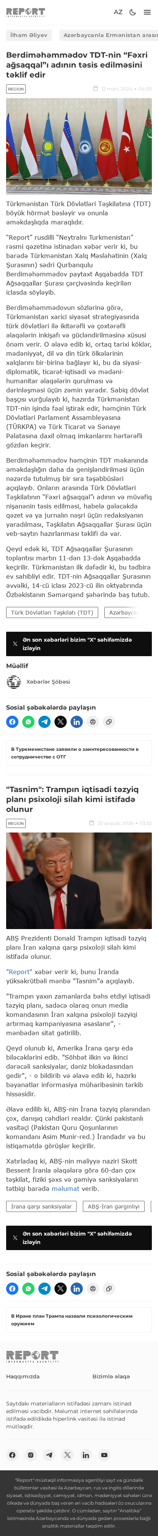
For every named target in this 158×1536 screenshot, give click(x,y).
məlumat (65, 1188)
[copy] (109, 722)
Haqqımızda (23, 1376)
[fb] (12, 722)
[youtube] (104, 1455)
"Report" (19, 971)
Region (16, 89)
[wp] (28, 722)
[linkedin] (77, 722)
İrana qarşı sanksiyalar (41, 1206)
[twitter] (60, 722)
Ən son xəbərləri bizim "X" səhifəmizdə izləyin (77, 644)
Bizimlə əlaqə (111, 1376)
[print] (93, 722)
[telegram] (44, 722)
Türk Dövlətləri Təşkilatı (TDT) (52, 612)
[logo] (25, 12)
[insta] (31, 1455)
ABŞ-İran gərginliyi (114, 1206)
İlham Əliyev (29, 35)
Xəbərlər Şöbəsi (48, 681)
